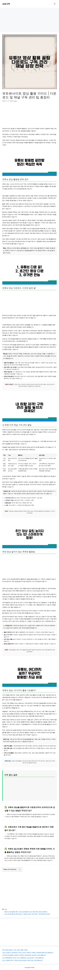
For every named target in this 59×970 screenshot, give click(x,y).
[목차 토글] (19, 869)
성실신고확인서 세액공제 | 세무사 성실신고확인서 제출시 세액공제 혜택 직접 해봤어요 (27, 952)
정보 (5, 909)
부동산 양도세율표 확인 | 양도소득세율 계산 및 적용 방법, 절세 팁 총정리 (25, 911)
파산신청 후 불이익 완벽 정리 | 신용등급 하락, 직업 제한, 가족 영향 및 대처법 (27, 914)
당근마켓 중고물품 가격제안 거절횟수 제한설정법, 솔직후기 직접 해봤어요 (24, 955)
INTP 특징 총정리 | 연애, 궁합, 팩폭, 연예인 (15, 950)
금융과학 (6, 4)
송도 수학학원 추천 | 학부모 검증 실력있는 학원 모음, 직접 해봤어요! (22, 960)
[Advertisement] (29, 19)
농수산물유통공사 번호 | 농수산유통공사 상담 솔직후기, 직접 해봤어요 (23, 957)
